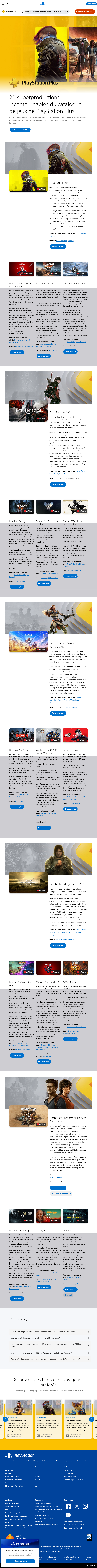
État (6, 1510)
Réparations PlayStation (13, 1513)
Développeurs (39, 1521)
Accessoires (39, 1483)
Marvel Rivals (13, 342)
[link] (48, 1419)
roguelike (76, 1284)
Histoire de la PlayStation (14, 1486)
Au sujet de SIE (10, 1470)
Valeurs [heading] (67, 1467)
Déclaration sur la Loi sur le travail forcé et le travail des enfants (48, 1511)
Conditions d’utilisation (43, 1503)
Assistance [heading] (9, 1500)
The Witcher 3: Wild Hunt (75, 564)
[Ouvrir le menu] (3, 4)
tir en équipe (19, 801)
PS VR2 (37, 1476)
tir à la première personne (46, 1280)
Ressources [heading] (39, 1500)
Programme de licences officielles (46, 1524)
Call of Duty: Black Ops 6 (22, 795)
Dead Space (81, 1027)
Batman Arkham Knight (22, 340)
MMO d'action (53, 578)
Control (60, 1177)
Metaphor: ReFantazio (74, 797)
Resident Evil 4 (14, 1289)
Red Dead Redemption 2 (48, 1273)
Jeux (36, 1486)
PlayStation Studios (12, 1476)
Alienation (70, 1277)
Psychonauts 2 (19, 1043)
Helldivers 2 (44, 813)
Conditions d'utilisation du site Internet (72, 1558)
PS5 (36, 1470)
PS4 (36, 1473)
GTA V (53, 236)
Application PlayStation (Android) (75, 1525)
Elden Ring (66, 566)
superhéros (29, 346)
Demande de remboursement (15, 1519)
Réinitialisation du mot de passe (16, 1516)
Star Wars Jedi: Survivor (48, 344)
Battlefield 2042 (14, 797)
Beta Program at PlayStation (73, 1528)
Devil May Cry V (81, 342)
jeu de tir (44, 578)
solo (83, 346)
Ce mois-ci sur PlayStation (22, 1461)
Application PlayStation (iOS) (74, 1522)
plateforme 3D (20, 1050)
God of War (71, 342)
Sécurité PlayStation (12, 1506)
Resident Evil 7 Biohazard (22, 1286)
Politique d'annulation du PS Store (46, 1506)
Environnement (69, 1470)
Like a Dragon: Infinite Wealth (75, 798)
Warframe (43, 574)
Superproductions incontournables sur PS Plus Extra (46, 11)
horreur (22, 581)
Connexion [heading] (68, 1500)
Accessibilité (68, 1473)
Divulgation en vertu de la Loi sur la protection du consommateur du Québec (19, 1526)
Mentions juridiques (38, 1558)
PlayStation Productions (13, 1480)
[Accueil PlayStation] (43, 3)
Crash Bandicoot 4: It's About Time (19, 1044)
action (71, 240)
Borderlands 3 (53, 574)
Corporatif (8, 1483)
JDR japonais (76, 803)
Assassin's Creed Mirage (44, 346)
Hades (77, 1277)
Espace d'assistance (12, 1503)
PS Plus (37, 1480)
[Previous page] (22, 12)
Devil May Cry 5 (65, 474)
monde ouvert (61, 240)
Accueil (7, 1461)
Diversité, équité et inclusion (74, 1480)
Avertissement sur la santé (44, 1518)
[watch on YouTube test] (41, 189)
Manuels (8, 1522)
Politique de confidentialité (52, 1558)
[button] (28, 181)
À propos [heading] (9, 1467)
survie (17, 581)
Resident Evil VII (19, 575)
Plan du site (88, 1558)
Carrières (8, 1473)
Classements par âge (42, 1515)
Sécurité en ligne (70, 1476)
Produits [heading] (38, 1467)
